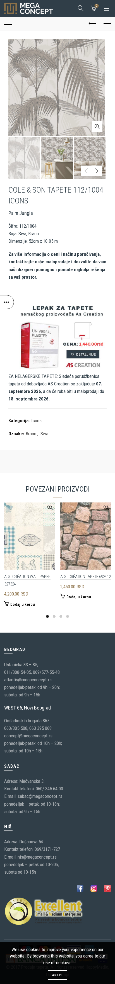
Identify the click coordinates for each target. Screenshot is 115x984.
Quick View (50, 507)
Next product (107, 23)
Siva (44, 433)
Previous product (93, 23)
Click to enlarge (97, 126)
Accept (57, 975)
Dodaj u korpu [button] (22, 604)
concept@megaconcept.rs (28, 735)
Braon (31, 433)
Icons (36, 420)
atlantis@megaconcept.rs (28, 679)
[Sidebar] (7, 302)
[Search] (80, 8)
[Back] (8, 23)
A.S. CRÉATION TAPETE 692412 (85, 576)
